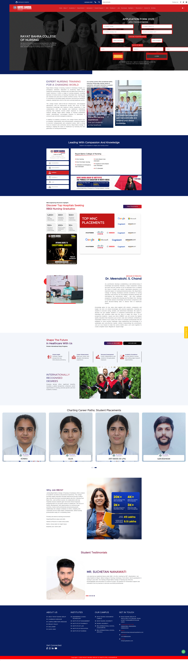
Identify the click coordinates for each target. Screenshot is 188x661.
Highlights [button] (131, 8)
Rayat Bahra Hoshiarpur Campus (105, 617)
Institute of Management (81, 621)
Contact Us (147, 8)
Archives (153, 8)
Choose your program (137, 36)
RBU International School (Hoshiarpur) (105, 626)
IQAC (107, 8)
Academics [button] (72, 8)
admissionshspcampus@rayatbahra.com (132, 632)
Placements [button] (139, 8)
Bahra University (102, 623)
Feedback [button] (112, 8)
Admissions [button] (90, 8)
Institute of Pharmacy (80, 623)
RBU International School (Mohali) (105, 631)
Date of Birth (137, 45)
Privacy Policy (53, 624)
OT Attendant (99, 168)
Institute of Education (80, 628)
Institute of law (78, 626)
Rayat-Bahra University (105, 621)
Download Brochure (113, 343)
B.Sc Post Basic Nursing (83, 162)
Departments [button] (80, 8)
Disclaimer (51, 626)
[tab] (57, 163)
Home (60, 8)
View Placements (132, 206)
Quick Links (52, 629)
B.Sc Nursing (80, 159)
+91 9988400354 (126, 636)
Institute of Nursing (79, 631)
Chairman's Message (55, 619)
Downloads (124, 8)
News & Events (106, 2)
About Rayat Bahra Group (57, 616)
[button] (183, 8)
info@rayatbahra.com (127, 640)
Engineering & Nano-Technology (79, 617)
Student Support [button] (99, 8)
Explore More (132, 343)
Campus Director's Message (57, 621)
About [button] (65, 8)
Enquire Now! (186, 333)
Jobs (118, 8)
